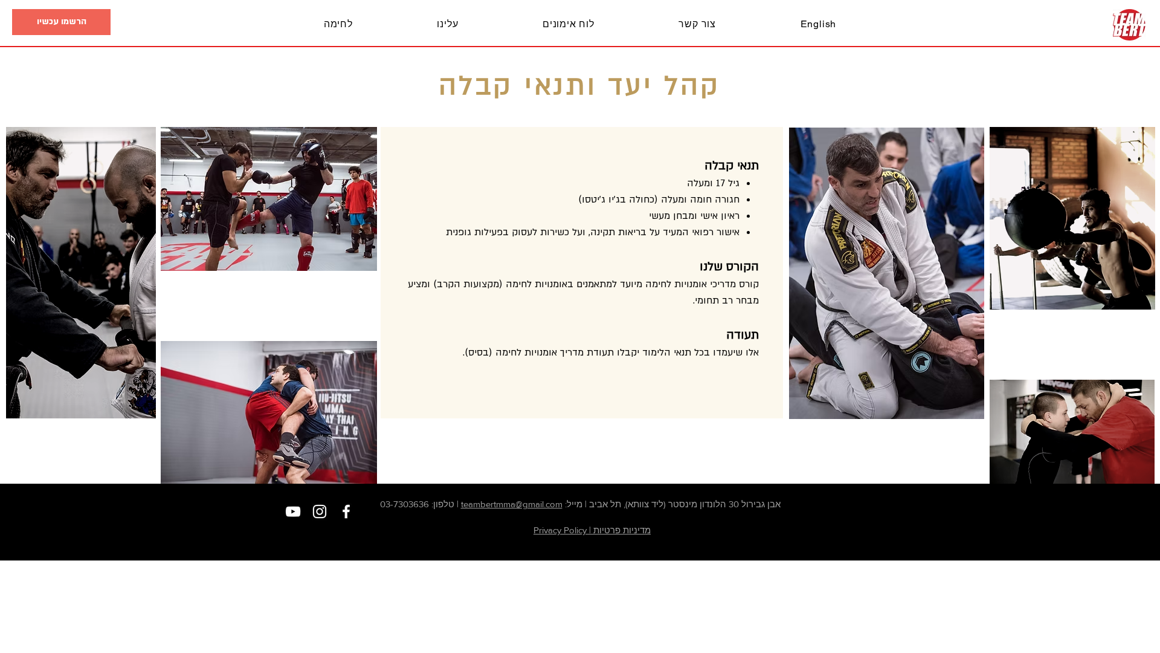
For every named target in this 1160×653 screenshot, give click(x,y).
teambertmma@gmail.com (511, 504)
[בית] (1129, 25)
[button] (61, 22)
